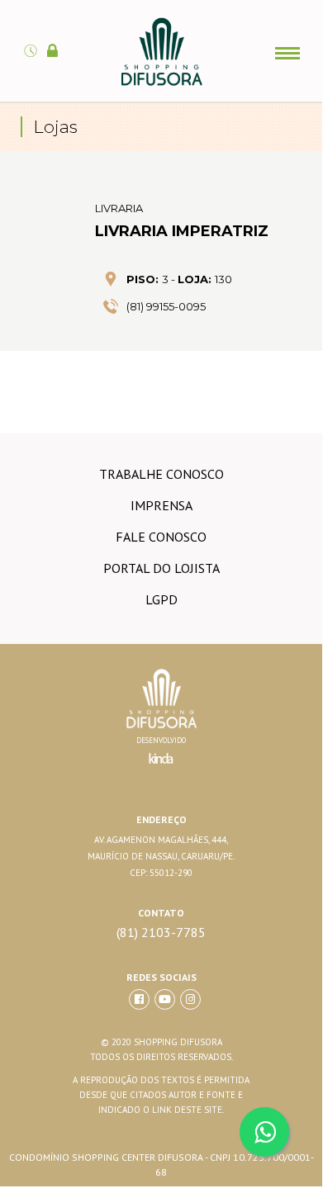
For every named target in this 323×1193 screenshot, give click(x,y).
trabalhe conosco (161, 474)
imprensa (161, 505)
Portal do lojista (161, 568)
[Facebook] (139, 999)
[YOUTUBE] (164, 999)
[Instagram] (190, 999)
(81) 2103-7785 (161, 932)
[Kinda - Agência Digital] (161, 767)
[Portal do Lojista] (55, 41)
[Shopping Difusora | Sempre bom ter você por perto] (161, 82)
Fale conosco (161, 536)
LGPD (161, 599)
